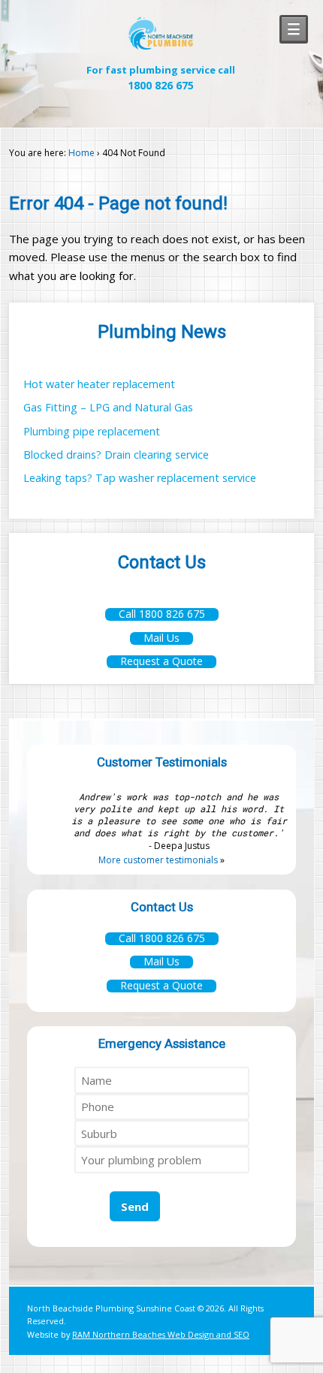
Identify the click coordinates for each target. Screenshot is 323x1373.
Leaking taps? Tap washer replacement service (139, 478)
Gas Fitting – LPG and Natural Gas (108, 407)
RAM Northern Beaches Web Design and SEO (160, 1334)
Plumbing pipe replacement (91, 431)
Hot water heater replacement (99, 384)
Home (81, 152)
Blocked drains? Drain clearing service (116, 454)
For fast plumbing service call (160, 77)
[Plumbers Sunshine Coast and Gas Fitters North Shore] (160, 47)
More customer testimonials (158, 860)
